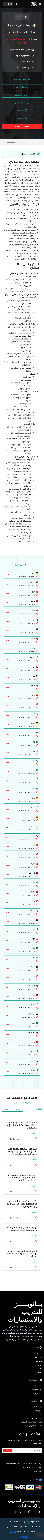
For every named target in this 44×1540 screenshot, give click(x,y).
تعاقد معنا (39, 1361)
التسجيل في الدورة (22, 126)
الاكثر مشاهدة (37, 1386)
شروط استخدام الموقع (35, 1407)
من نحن (40, 1365)
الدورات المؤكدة (37, 1390)
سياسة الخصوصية (37, 1414)
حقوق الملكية (38, 1411)
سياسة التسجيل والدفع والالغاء (32, 1418)
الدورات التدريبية (37, 1353)
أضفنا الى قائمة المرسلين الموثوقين (31, 1422)
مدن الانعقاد (38, 1357)
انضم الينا (39, 1372)
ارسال (7, 1450)
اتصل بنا (40, 1369)
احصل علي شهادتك (36, 1393)
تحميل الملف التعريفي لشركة (33, 1426)
